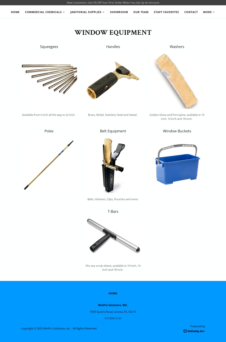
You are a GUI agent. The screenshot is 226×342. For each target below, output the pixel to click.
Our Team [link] (141, 12)
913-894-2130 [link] (113, 318)
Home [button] (113, 293)
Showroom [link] (119, 12)
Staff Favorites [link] (166, 12)
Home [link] (15, 12)
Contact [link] (191, 12)
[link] (194, 331)
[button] (45, 12)
